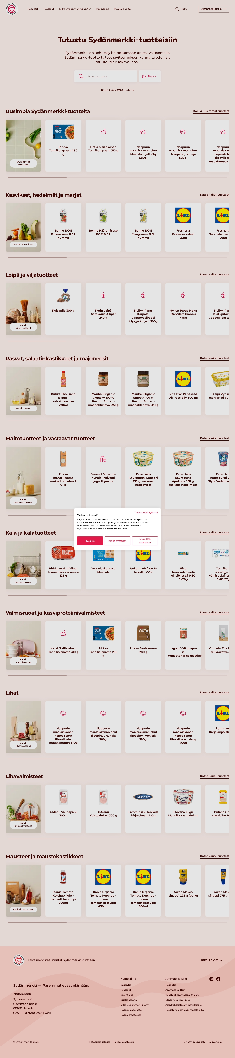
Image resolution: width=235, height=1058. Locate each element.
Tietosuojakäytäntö (146, 512)
